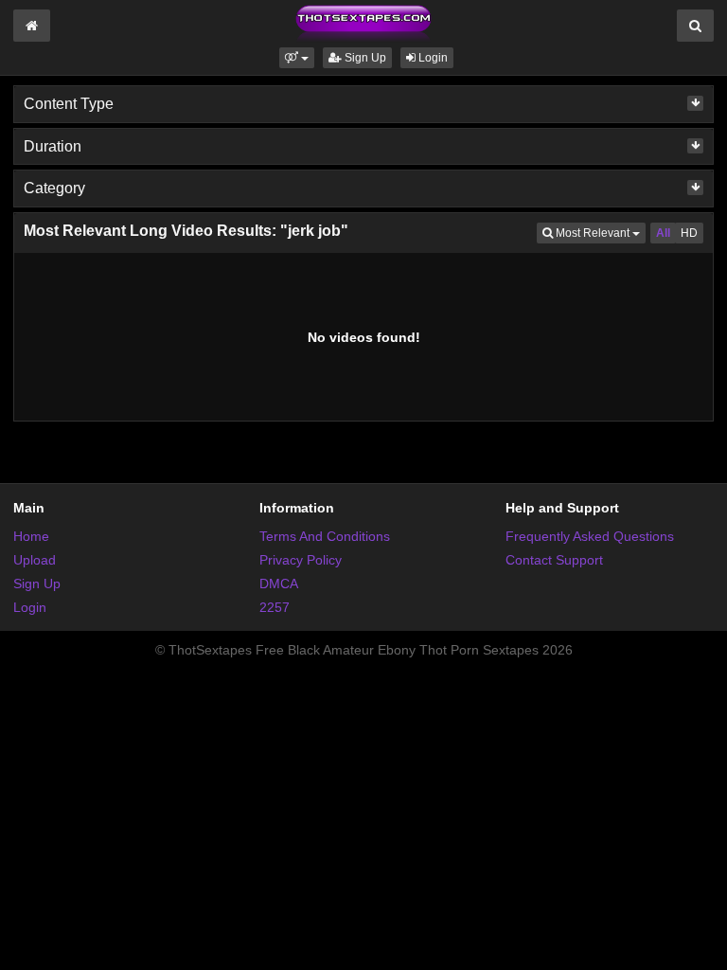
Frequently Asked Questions (589, 536)
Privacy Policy (300, 559)
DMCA (278, 583)
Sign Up (364, 57)
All (663, 233)
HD (689, 233)
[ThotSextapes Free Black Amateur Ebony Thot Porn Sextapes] (363, 22)
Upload (34, 559)
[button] (296, 57)
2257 (274, 607)
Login (432, 57)
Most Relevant (599, 232)
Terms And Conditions (324, 536)
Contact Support (554, 559)
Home (31, 536)
